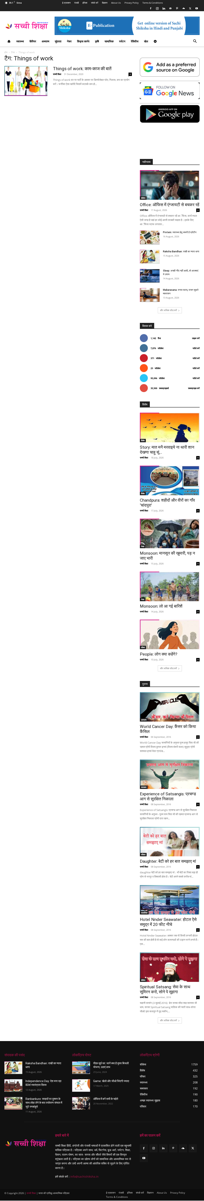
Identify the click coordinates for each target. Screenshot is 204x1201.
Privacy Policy (132, 2)
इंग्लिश (84, 2)
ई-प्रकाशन (66, 2)
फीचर (143, 647)
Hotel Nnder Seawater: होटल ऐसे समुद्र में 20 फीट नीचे (168, 922)
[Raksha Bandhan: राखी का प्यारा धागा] (150, 257)
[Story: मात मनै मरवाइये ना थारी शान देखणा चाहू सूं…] (170, 427)
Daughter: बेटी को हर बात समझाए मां (168, 861)
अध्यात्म (45, 41)
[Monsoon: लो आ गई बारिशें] (170, 586)
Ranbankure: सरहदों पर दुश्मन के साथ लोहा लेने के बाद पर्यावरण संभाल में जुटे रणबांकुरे (44, 1102)
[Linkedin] (164, 8)
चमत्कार (143, 787)
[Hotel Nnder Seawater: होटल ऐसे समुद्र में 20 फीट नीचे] (170, 899)
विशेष (143, 440)
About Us (116, 2)
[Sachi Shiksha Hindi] (25, 1143)
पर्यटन (122, 41)
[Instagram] (157, 8)
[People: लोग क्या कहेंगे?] (170, 634)
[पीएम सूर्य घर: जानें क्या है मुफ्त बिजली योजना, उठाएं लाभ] (81, 1067)
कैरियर (32, 41)
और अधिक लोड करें (168, 310)
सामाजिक (109, 41)
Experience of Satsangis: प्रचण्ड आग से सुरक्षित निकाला (168, 796)
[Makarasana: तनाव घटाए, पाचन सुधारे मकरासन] (150, 295)
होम (5, 52)
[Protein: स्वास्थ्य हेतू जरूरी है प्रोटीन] (150, 237)
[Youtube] (197, 8)
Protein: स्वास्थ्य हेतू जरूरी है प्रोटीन (179, 232)
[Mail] (170, 8)
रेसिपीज (134, 41)
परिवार (143, 854)
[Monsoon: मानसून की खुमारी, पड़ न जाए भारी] (170, 533)
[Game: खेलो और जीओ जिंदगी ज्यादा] (81, 1085)
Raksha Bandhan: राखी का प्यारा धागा (181, 251)
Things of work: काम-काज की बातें (82, 68)
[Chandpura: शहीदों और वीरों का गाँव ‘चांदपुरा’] (170, 480)
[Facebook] (151, 8)
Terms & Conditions (152, 2)
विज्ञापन (104, 2)
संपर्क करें (94, 2)
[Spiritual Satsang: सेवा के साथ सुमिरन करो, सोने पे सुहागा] (170, 967)
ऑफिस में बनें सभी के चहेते (105, 1098)
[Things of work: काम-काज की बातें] (26, 81)
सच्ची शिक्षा (57, 74)
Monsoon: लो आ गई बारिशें (161, 606)
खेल (146, 41)
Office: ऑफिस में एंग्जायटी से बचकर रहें (169, 204)
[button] (195, 42)
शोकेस (143, 198)
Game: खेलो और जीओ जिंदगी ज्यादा (111, 1081)
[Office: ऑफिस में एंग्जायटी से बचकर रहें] (170, 185)
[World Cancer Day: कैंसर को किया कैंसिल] (170, 707)
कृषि (97, 41)
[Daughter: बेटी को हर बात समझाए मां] (170, 841)
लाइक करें (196, 338)
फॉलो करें (196, 348)
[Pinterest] (177, 8)
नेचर (69, 41)
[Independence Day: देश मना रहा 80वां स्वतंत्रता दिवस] (13, 1085)
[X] (190, 8)
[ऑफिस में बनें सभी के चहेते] (81, 1103)
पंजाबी (76, 2)
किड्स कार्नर (83, 41)
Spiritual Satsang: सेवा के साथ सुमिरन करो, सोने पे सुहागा (165, 989)
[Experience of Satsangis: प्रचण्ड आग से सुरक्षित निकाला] (170, 774)
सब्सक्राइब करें (194, 388)
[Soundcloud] (183, 8)
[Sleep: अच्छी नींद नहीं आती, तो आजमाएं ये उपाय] (150, 276)
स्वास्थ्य (20, 41)
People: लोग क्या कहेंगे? (158, 654)
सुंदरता (58, 41)
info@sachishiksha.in (84, 1176)
